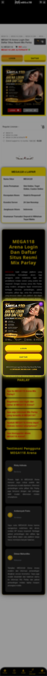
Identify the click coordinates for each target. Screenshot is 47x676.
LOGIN (23, 348)
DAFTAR (23, 357)
